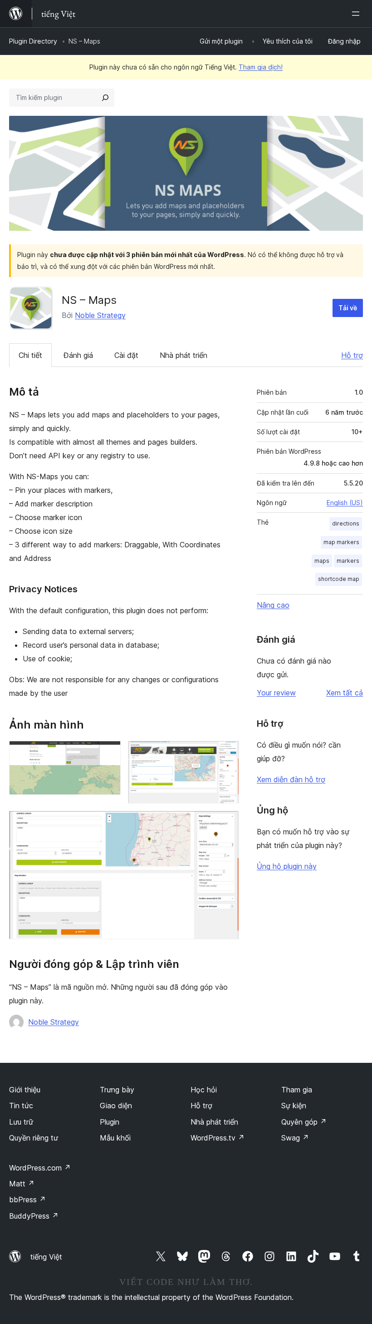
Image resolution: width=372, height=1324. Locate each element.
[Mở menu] (357, 13)
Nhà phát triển (183, 355)
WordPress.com (40, 1167)
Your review (276, 692)
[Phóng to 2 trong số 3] (226, 753)
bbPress (27, 1199)
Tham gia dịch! (261, 67)
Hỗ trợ (352, 355)
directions (345, 523)
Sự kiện (293, 1105)
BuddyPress (34, 1215)
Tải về (347, 308)
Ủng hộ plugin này (287, 866)
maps (321, 560)
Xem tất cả (344, 692)
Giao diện (116, 1105)
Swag (295, 1137)
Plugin (109, 1121)
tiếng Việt (46, 1256)
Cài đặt (126, 355)
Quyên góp (304, 1121)
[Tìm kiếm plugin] (105, 98)
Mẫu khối (115, 1137)
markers (348, 560)
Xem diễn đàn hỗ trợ (291, 779)
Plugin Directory (33, 41)
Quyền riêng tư (33, 1137)
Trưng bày (117, 1089)
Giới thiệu (24, 1089)
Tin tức (21, 1105)
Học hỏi (204, 1089)
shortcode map (338, 578)
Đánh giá (78, 355)
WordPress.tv (218, 1137)
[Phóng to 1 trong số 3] (108, 753)
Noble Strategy (100, 315)
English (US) (345, 502)
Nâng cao (273, 605)
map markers (341, 542)
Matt (21, 1183)
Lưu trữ (21, 1121)
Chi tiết (30, 355)
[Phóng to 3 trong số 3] (226, 823)
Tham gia (296, 1089)
